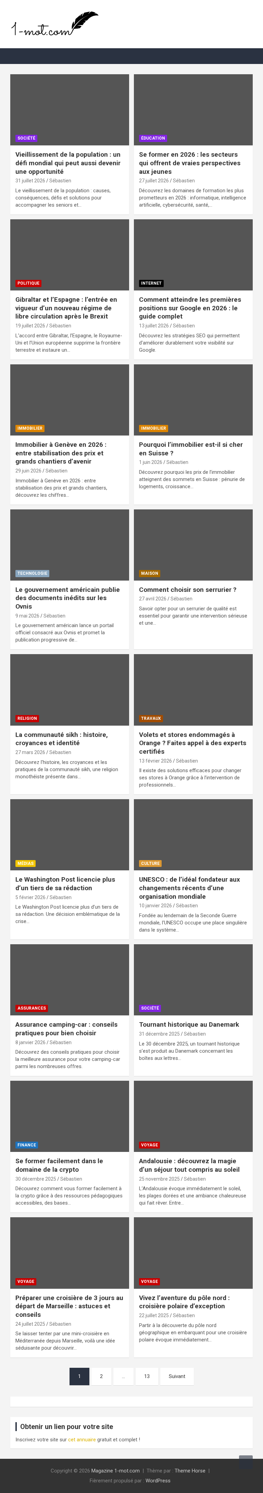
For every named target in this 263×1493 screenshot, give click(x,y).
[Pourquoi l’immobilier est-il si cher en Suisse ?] (193, 400)
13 (147, 1376)
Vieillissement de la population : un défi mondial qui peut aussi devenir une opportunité (68, 163)
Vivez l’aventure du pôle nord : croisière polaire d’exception (184, 1302)
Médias (25, 863)
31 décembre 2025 (159, 1034)
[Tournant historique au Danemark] (193, 979)
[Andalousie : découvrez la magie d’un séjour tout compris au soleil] (193, 1116)
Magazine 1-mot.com (115, 1471)
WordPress (158, 1481)
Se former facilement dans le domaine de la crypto (59, 1165)
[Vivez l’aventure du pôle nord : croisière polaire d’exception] (193, 1253)
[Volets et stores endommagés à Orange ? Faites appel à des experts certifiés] (193, 690)
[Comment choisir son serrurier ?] (193, 545)
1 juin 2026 (150, 462)
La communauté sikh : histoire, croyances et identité (61, 739)
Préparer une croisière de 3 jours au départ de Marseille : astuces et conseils (69, 1306)
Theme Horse (190, 1471)
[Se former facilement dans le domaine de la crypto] (69, 1116)
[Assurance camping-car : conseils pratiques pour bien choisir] (69, 979)
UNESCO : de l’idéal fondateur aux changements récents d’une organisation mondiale (189, 887)
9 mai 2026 (27, 616)
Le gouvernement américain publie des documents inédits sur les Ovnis (67, 598)
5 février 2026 (30, 897)
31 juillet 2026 (30, 180)
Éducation (153, 138)
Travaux (151, 718)
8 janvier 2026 (30, 1042)
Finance (26, 1145)
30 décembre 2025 (35, 1179)
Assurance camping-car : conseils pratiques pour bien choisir (66, 1029)
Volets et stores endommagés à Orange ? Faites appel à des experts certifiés (192, 743)
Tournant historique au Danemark (189, 1024)
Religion (27, 718)
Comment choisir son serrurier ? (187, 590)
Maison (149, 573)
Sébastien (60, 180)
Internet (151, 283)
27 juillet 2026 (154, 180)
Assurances (31, 1008)
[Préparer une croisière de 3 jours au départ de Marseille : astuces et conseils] (69, 1253)
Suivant (177, 1376)
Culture (150, 863)
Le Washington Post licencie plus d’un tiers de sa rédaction (65, 883)
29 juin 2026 (28, 470)
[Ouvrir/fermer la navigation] (18, 56)
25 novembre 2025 (159, 1179)
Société (26, 138)
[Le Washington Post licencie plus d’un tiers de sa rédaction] (69, 835)
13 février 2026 (155, 761)
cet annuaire (82, 1440)
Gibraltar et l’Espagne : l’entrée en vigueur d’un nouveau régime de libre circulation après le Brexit (66, 308)
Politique (28, 283)
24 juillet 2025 (30, 1324)
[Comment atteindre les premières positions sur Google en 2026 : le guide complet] (193, 254)
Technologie (32, 573)
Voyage (149, 1145)
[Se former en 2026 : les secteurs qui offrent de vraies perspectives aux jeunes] (193, 109)
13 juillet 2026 (154, 325)
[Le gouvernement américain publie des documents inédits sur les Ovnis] (69, 545)
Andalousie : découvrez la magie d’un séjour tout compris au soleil (189, 1165)
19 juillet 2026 (30, 325)
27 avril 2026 (152, 598)
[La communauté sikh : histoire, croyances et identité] (69, 690)
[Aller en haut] (246, 1462)
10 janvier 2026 (155, 905)
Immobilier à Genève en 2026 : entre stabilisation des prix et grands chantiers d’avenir (61, 453)
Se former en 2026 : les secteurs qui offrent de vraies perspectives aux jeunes (189, 163)
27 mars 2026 (30, 752)
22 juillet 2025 (154, 1315)
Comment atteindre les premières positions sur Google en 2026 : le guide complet (190, 308)
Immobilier (29, 428)
